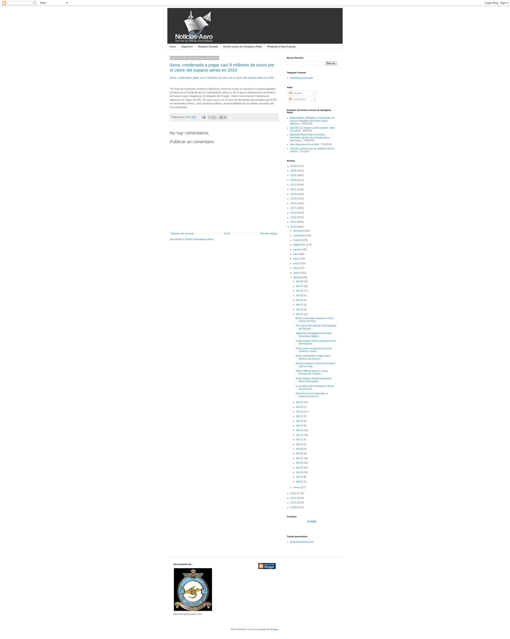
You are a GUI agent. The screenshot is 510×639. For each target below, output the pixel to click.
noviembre (299, 235)
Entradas (296, 93)
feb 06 (300, 462)
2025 (293, 170)
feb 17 (300, 416)
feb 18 (300, 411)
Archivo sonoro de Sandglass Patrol (242, 46)
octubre (297, 240)
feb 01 (300, 481)
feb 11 (299, 439)
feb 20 (300, 402)
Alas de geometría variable (304, 144)
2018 (293, 203)
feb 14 (300, 425)
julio (295, 254)
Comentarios (298, 99)
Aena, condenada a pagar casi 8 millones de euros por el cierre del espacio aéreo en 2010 (222, 67)
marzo (297, 272)
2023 (293, 180)
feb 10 (300, 444)
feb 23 (300, 304)
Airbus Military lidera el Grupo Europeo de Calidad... (312, 372)
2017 (293, 208)
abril (296, 268)
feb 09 (300, 449)
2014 (293, 222)
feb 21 (300, 314)
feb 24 (300, 300)
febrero (297, 277)
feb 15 (300, 421)
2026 (293, 166)
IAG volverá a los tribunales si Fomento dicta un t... (312, 395)
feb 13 (300, 430)
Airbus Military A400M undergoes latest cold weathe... (314, 380)
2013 (293, 226)
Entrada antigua (269, 233)
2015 (293, 217)
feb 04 (300, 472)
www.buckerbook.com (302, 541)
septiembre (299, 244)
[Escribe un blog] (214, 117)
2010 (293, 502)
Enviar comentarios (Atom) (199, 239)
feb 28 (300, 281)
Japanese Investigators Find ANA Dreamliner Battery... (313, 334)
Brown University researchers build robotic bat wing (314, 319)
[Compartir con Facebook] (221, 117)
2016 (293, 212)
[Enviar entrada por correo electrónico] (203, 117)
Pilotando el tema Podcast (281, 46)
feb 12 (300, 435)
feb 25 (300, 295)
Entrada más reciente (182, 233)
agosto (297, 249)
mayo (296, 263)
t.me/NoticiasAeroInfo (301, 78)
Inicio (173, 46)
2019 (293, 198)
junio (296, 258)
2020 (293, 194)
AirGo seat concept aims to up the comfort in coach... (314, 350)
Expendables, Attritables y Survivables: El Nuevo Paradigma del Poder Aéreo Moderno (312, 120)
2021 (293, 189)
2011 (293, 498)
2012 (293, 493)
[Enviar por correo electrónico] (210, 117)
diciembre (299, 230)
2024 (293, 175)
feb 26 (300, 290)
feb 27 (300, 286)
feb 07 (300, 458)
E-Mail (311, 521)
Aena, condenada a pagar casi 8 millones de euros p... (313, 357)
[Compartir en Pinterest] (225, 117)
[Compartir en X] (218, 117)
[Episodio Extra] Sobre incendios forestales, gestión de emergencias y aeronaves (310, 137)
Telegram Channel (208, 46)
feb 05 (300, 467)
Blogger (274, 629)
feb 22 (300, 309)
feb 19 (300, 407)
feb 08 (300, 453)
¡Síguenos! (187, 46)
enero (296, 487)
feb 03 (300, 476)
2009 (293, 507)
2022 (293, 184)
